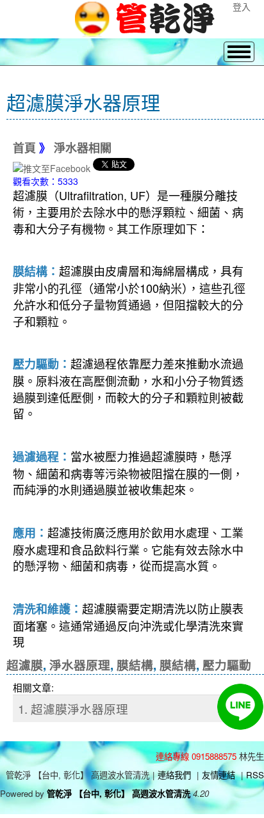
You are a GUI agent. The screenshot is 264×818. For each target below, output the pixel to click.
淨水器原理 (79, 664)
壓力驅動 (226, 664)
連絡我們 (174, 775)
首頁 (24, 148)
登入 (242, 6)
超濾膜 (24, 664)
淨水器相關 (82, 148)
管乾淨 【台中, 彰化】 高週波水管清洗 (118, 793)
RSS (255, 775)
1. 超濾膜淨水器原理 (73, 708)
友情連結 (218, 775)
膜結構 (135, 664)
